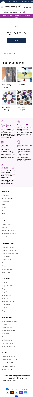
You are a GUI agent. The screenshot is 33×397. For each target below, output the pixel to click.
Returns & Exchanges (8, 198)
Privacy (4, 227)
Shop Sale (5, 307)
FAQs (3, 204)
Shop (3, 2)
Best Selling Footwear (22, 108)
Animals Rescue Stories (9, 321)
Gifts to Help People (8, 356)
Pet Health (5, 334)
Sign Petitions (24, 2)
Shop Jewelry (6, 304)
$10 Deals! (21, 84)
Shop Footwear (7, 295)
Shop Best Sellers (7, 286)
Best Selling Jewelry (6, 85)
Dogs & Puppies (7, 327)
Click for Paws (6, 260)
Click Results (6, 214)
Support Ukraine (7, 369)
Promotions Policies (8, 230)
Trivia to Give (6, 256)
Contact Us (5, 201)
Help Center (6, 195)
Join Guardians (12, 2)
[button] (24, 7)
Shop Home (5, 298)
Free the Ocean (7, 266)
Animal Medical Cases (9, 363)
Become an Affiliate (8, 211)
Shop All (4, 282)
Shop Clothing (6, 292)
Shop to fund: (13, 12)
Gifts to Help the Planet (9, 360)
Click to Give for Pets (8, 247)
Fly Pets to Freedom (8, 366)
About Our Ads (6, 237)
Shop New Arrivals (7, 311)
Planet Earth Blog (7, 343)
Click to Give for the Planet (10, 253)
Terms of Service (7, 224)
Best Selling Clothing (6, 108)
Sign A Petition (6, 272)
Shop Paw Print (7, 289)
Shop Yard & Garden (8, 301)
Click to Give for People (9, 250)
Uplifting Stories (7, 340)
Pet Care (4, 337)
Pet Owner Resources (8, 330)
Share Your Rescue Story (9, 346)
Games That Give (7, 269)
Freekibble (5, 263)
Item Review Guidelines (9, 234)
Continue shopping (16, 40)
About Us (5, 207)
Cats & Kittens (6, 324)
